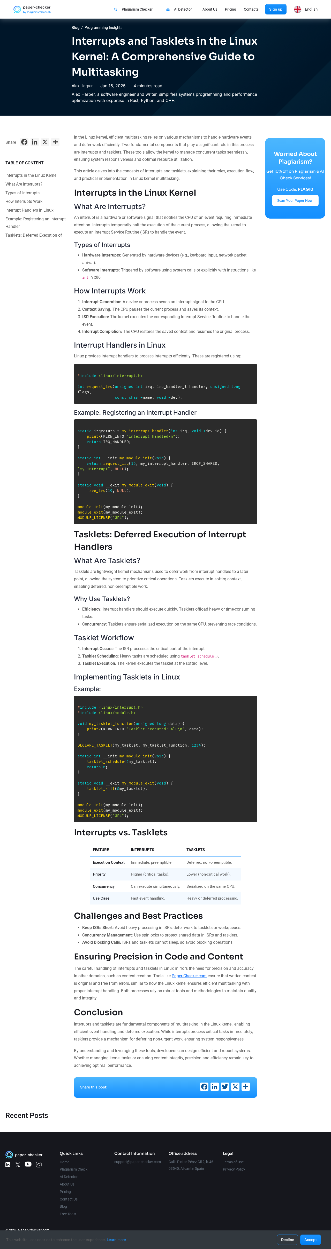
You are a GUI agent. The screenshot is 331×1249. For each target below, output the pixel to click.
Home (64, 1162)
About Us (209, 9)
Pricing (230, 9)
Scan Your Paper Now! (295, 200)
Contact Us (69, 1199)
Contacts (251, 9)
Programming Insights (104, 27)
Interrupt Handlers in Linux (29, 210)
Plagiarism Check (73, 1169)
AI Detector (183, 9)
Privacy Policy (234, 1169)
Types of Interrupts (22, 192)
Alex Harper (82, 85)
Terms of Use (233, 1162)
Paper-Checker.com (189, 975)
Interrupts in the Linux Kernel (31, 175)
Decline (287, 1239)
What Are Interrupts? (23, 184)
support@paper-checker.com (137, 1162)
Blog (75, 27)
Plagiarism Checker (137, 9)
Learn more (116, 1239)
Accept (310, 1239)
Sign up (275, 9)
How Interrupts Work (23, 201)
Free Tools (68, 1214)
